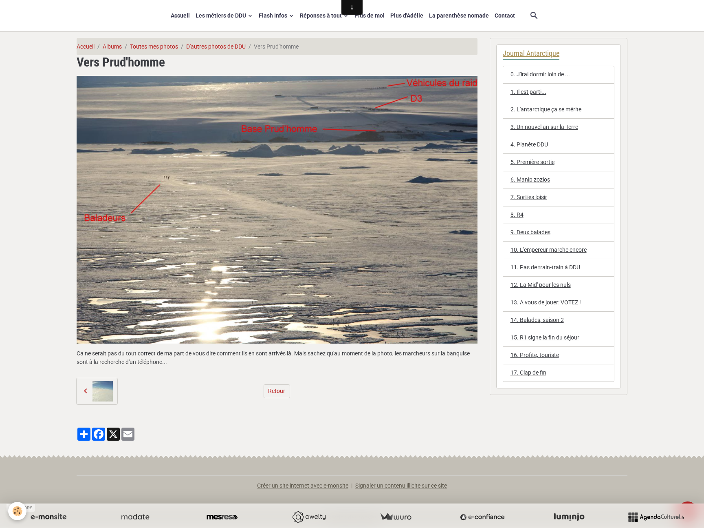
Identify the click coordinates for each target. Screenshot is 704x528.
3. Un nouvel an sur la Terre (544, 127)
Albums (112, 46)
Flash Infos (273, 15)
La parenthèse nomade (459, 15)
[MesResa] (222, 517)
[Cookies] (17, 511)
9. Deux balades (530, 232)
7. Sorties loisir (528, 197)
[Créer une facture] (395, 517)
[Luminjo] (569, 517)
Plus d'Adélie (406, 15)
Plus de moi (369, 15)
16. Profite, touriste (534, 355)
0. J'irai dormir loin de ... (540, 74)
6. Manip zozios (530, 179)
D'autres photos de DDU (216, 46)
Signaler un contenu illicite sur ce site (401, 485)
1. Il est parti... (528, 92)
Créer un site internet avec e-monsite (302, 485)
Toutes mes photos (154, 46)
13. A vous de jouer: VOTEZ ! (545, 302)
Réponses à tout (321, 15)
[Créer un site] (48, 517)
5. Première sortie (532, 162)
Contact (505, 15)
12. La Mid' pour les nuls (540, 285)
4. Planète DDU (529, 144)
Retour (276, 391)
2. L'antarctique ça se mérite (545, 109)
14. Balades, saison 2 (537, 320)
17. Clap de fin (528, 372)
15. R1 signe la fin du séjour (544, 337)
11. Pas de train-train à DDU (545, 267)
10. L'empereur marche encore (548, 249)
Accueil (180, 15)
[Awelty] (308, 517)
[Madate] (135, 517)
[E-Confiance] (482, 517)
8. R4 (517, 214)
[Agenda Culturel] (655, 517)
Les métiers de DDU (221, 15)
